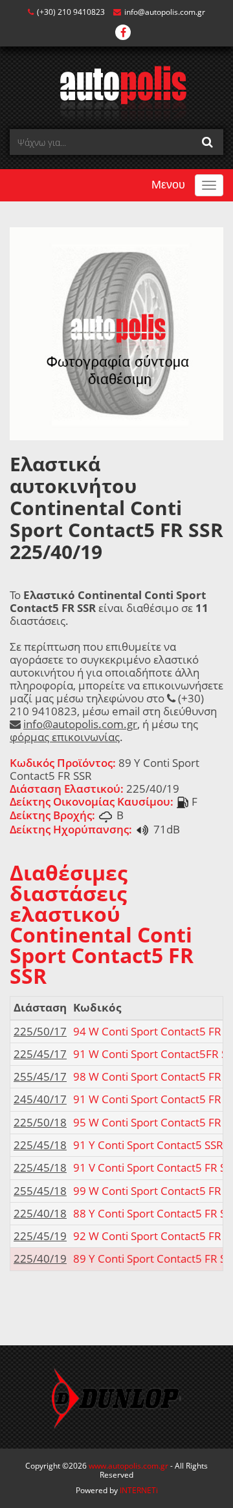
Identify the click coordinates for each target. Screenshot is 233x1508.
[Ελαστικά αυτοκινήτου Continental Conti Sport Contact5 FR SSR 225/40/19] (116, 332)
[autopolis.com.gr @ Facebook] (123, 33)
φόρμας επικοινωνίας (65, 736)
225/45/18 (40, 1144)
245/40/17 (40, 1099)
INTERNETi (139, 1490)
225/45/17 (40, 1053)
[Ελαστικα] (116, 93)
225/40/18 (40, 1213)
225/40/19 (40, 1258)
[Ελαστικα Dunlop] (116, 1397)
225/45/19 (40, 1235)
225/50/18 (40, 1122)
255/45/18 (40, 1190)
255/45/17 (40, 1076)
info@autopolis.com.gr (164, 11)
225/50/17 (40, 1031)
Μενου (168, 184)
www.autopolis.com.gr (128, 1465)
